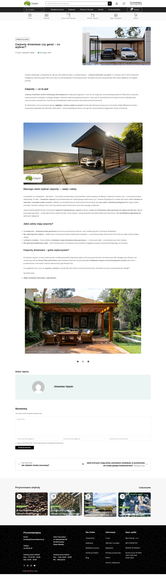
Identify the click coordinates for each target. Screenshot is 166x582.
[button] (117, 3)
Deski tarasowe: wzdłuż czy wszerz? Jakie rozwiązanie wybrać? (132, 514)
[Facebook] (24, 565)
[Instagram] (27, 565)
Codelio (35, 571)
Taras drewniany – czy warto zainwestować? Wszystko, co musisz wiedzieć (98, 514)
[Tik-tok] (31, 565)
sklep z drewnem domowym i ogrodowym (39, 278)
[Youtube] (34, 565)
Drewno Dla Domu (22, 39)
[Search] (110, 3)
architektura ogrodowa (129, 213)
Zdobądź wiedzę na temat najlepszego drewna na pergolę (65, 512)
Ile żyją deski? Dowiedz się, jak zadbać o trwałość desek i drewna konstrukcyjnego (30, 512)
